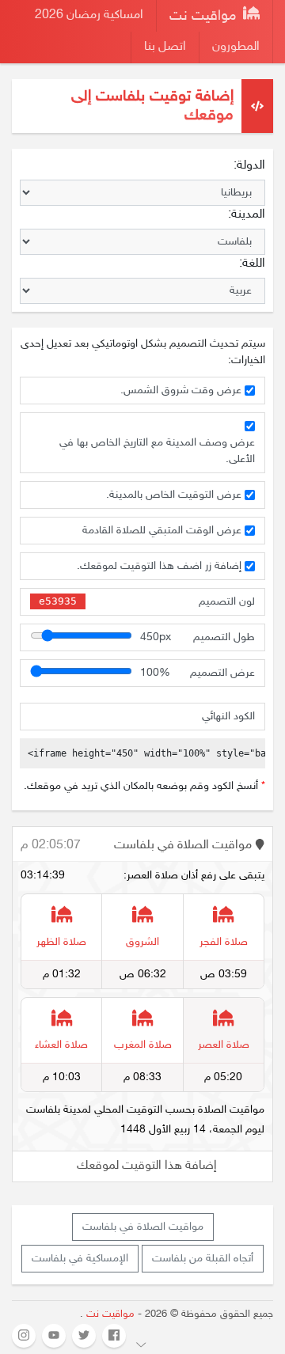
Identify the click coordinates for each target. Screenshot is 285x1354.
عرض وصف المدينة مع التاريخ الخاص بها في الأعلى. (157, 451)
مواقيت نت (204, 16)
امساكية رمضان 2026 (89, 15)
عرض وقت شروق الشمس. (180, 390)
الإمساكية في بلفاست (80, 1258)
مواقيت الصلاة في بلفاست (142, 1227)
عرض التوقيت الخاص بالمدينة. (173, 495)
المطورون (236, 47)
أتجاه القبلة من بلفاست (202, 1258)
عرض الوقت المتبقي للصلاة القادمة (161, 530)
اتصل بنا (165, 47)
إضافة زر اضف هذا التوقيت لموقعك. (159, 566)
